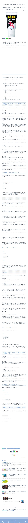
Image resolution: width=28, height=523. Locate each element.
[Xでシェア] (2, 38)
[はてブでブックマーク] (5, 38)
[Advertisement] (7, 62)
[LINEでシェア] (7, 38)
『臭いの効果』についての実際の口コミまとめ (11, 79)
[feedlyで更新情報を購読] (13, 455)
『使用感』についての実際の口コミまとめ (10, 90)
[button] (10, 38)
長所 (5, 86)
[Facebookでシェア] (4, 38)
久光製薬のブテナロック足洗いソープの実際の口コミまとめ (12, 99)
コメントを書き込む (14, 507)
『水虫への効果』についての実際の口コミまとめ (11, 85)
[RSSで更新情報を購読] (14, 455)
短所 (5, 92)
